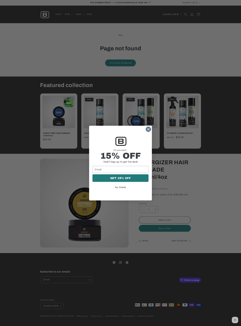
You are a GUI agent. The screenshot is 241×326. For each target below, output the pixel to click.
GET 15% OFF (120, 178)
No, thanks (120, 187)
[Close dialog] (148, 129)
